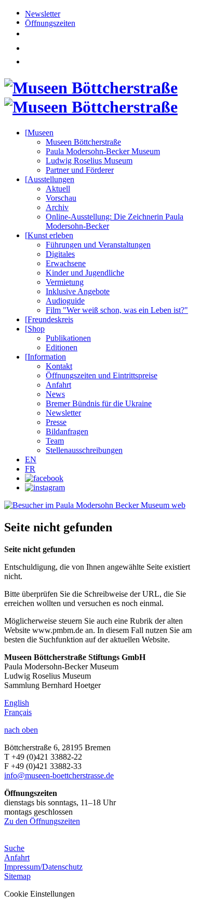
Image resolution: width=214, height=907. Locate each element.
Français (18, 712)
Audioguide (65, 300)
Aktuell (58, 188)
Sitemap (17, 876)
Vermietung (65, 282)
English (16, 702)
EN (30, 459)
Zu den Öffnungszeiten (42, 821)
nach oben (21, 729)
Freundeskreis (49, 319)
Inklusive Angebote (78, 291)
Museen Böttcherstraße (83, 142)
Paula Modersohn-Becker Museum (103, 151)
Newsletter (42, 13)
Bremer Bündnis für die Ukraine (99, 403)
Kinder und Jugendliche (85, 272)
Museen (39, 132)
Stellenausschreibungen (84, 450)
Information (45, 356)
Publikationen (68, 338)
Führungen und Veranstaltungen (98, 244)
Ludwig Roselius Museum (89, 160)
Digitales (60, 254)
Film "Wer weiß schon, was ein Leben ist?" (117, 310)
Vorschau (61, 198)
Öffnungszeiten (50, 23)
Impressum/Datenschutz (43, 866)
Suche (14, 848)
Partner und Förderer (80, 170)
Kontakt (59, 366)
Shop (35, 328)
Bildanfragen (67, 431)
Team (55, 440)
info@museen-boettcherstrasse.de (59, 775)
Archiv (57, 207)
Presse (56, 422)
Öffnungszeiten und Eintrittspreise (101, 375)
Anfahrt (58, 384)
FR (30, 468)
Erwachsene (66, 263)
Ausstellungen (49, 179)
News (55, 394)
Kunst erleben (49, 235)
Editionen (61, 347)
